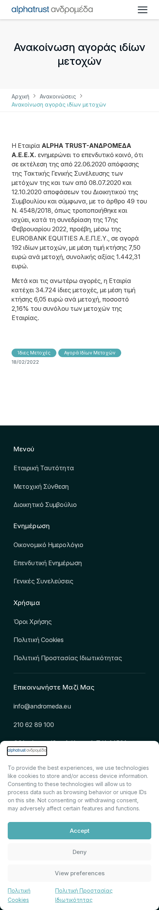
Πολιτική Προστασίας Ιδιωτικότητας (68, 658)
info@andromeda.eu (42, 706)
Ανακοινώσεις (58, 96)
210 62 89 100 (34, 725)
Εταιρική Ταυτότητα (44, 468)
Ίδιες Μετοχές (34, 353)
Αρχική (20, 96)
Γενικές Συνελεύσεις (43, 581)
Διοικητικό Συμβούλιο (45, 504)
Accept (80, 830)
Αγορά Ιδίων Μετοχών (89, 353)
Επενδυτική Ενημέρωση (48, 563)
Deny (80, 852)
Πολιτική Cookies (39, 640)
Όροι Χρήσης (33, 621)
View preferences (80, 873)
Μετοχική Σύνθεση (41, 486)
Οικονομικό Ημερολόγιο (48, 545)
